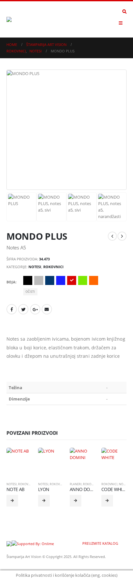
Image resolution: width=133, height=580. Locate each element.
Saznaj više (12, 501)
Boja (10, 281)
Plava (49, 280)
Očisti (30, 292)
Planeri (76, 484)
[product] (19, 460)
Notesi (34, 266)
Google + (35, 309)
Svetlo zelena (82, 280)
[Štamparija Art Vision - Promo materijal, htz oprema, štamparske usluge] (24, 19)
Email (47, 309)
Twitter (23, 309)
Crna (27, 280)
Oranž (93, 280)
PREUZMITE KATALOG (99, 543)
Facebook (11, 309)
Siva (38, 280)
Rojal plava (60, 280)
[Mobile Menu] (121, 22)
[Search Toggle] (124, 11)
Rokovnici (53, 266)
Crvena (71, 280)
